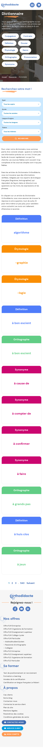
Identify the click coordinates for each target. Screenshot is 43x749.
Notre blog (7, 698)
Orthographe (11, 57)
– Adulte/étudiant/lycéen (13, 641)
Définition (9, 43)
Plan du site (8, 707)
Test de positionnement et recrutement (20, 673)
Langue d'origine (8, 118)
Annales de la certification (14, 679)
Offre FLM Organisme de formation (17, 629)
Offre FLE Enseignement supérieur (17, 654)
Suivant (31, 583)
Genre (25, 50)
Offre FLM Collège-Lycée (13, 635)
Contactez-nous (10, 701)
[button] (32, 5)
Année (4, 109)
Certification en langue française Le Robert (21, 682)
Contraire (27, 36)
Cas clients (8, 695)
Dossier (24, 43)
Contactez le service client (14, 704)
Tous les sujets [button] (9, 104)
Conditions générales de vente (16, 717)
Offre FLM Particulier (11, 638)
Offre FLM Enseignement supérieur (17, 632)
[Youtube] (21, 608)
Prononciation (30, 57)
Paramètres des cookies (13, 714)
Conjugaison (10, 36)
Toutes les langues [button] (11, 122)
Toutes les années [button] (10, 113)
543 (22, 583)
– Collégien (8, 648)
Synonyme (9, 64)
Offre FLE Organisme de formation (17, 657)
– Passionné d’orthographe (14, 645)
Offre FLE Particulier (11, 660)
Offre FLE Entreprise (11, 651)
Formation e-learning (12, 676)
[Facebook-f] (15, 608)
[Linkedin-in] (28, 608)
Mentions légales (10, 711)
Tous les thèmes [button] (10, 132)
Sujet (4, 100)
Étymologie (10, 50)
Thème (4, 127)
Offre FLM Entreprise (12, 626)
